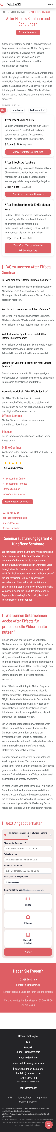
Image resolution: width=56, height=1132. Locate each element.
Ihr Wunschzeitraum (13, 865)
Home (4, 12)
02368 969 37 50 (11, 513)
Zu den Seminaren (28, 32)
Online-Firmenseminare (28, 1052)
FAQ (28, 1042)
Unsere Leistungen (28, 1036)
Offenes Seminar (11, 489)
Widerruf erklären (28, 1102)
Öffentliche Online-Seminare (28, 1069)
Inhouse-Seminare (28, 1058)
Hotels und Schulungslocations (28, 1063)
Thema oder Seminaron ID (15, 843)
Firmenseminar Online (14, 479)
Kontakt (28, 1047)
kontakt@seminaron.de (15, 518)
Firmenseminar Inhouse (15, 484)
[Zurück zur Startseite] (10, 4)
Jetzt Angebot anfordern (17, 502)
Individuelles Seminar (14, 494)
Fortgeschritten (37, 110)
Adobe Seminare (18, 12)
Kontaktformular (11, 528)
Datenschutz (24, 1098)
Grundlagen (17, 110)
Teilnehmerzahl (10, 854)
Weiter (28, 952)
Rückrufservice (11, 523)
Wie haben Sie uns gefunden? (16, 876)
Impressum (42, 1098)
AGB (10, 1098)
